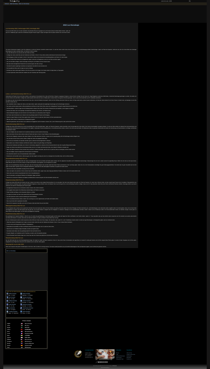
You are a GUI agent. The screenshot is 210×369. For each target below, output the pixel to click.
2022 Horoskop (14, 3)
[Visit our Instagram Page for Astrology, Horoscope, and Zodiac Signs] (100, 362)
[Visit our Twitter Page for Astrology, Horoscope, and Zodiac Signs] (102, 362)
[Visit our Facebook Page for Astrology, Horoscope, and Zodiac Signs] (98, 362)
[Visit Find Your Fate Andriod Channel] (107, 362)
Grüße (117, 354)
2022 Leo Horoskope (23, 3)
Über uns (117, 352)
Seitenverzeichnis (119, 357)
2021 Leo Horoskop (10, 250)
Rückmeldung (129, 357)
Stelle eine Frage (129, 352)
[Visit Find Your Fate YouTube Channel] (103, 362)
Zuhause (7, 3)
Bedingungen (115, 365)
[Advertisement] (105, 13)
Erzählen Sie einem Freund (131, 354)
